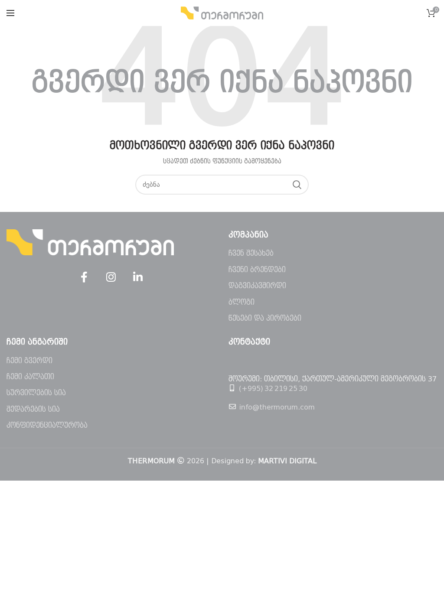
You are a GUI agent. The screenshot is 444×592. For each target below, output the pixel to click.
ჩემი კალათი (30, 377)
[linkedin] (137, 277)
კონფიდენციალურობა (47, 425)
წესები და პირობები (265, 318)
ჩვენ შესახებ (251, 253)
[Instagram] (111, 277)
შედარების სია (33, 409)
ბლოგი (242, 302)
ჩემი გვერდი (29, 361)
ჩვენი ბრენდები (257, 270)
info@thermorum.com (277, 407)
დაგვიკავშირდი (257, 286)
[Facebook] (84, 277)
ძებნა (297, 185)
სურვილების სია (36, 393)
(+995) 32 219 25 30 (273, 388)
